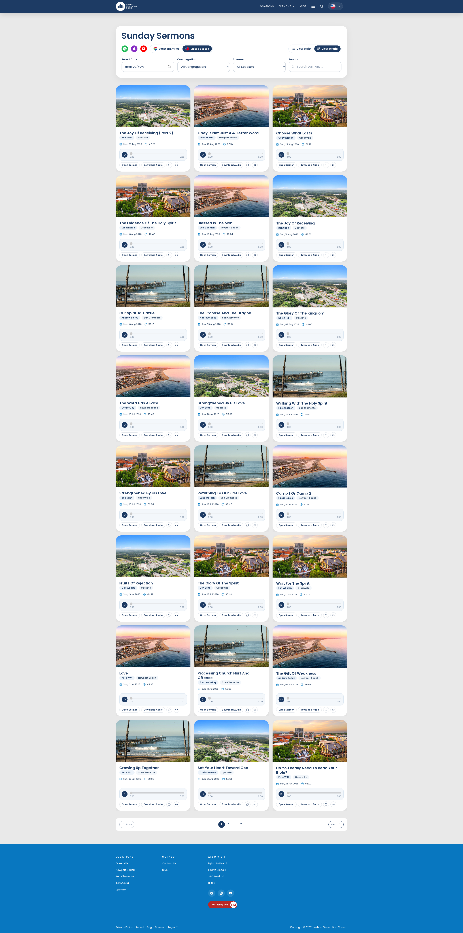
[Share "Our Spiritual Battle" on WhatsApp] (169, 345)
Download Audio (153, 164)
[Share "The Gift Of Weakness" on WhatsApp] (326, 710)
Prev (129, 824)
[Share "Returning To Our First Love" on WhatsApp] (247, 525)
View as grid (330, 49)
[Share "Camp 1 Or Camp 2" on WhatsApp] (326, 525)
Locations (266, 6)
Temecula (122, 883)
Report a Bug (144, 927)
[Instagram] (221, 893)
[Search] (321, 6)
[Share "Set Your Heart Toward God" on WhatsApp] (247, 804)
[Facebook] (211, 893)
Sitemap (160, 927)
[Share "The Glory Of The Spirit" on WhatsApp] (247, 615)
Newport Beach (125, 870)
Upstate (121, 889)
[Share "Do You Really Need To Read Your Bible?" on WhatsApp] (326, 804)
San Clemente (125, 876)
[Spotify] (125, 48)
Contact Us (169, 863)
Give (303, 6)
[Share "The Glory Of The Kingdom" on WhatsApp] (326, 345)
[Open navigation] (313, 6)
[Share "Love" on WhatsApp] (169, 710)
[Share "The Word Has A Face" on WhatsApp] (169, 435)
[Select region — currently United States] (335, 6)
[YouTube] (143, 48)
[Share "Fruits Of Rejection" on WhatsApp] (169, 615)
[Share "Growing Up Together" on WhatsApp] (169, 804)
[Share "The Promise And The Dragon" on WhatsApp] (247, 345)
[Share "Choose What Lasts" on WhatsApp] (326, 165)
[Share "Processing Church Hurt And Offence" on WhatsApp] (247, 710)
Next (334, 824)
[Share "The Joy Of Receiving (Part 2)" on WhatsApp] (169, 165)
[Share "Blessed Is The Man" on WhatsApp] (247, 255)
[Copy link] (176, 165)
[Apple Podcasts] (134, 48)
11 (241, 824)
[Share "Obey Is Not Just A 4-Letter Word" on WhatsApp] (247, 165)
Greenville (122, 863)
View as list (304, 49)
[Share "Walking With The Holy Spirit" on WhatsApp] (326, 435)
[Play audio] (125, 155)
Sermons (285, 6)
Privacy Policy (124, 927)
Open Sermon (129, 164)
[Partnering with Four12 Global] (222, 904)
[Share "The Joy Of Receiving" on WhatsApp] (326, 255)
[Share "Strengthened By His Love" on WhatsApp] (247, 435)
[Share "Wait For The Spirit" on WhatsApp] (326, 615)
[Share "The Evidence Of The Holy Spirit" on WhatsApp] (169, 255)
